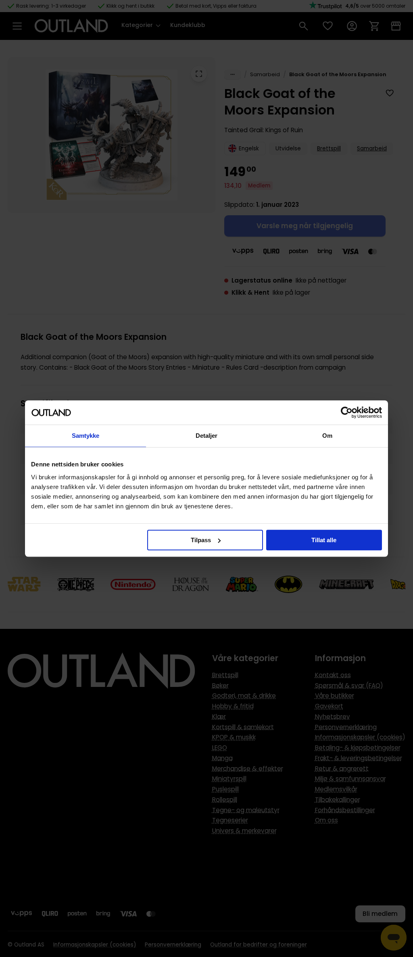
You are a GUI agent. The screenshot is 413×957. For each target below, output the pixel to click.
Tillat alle (323, 540)
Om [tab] (327, 435)
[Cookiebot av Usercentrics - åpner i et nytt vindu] (346, 412)
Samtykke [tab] (86, 435)
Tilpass (201, 540)
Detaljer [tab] (207, 435)
